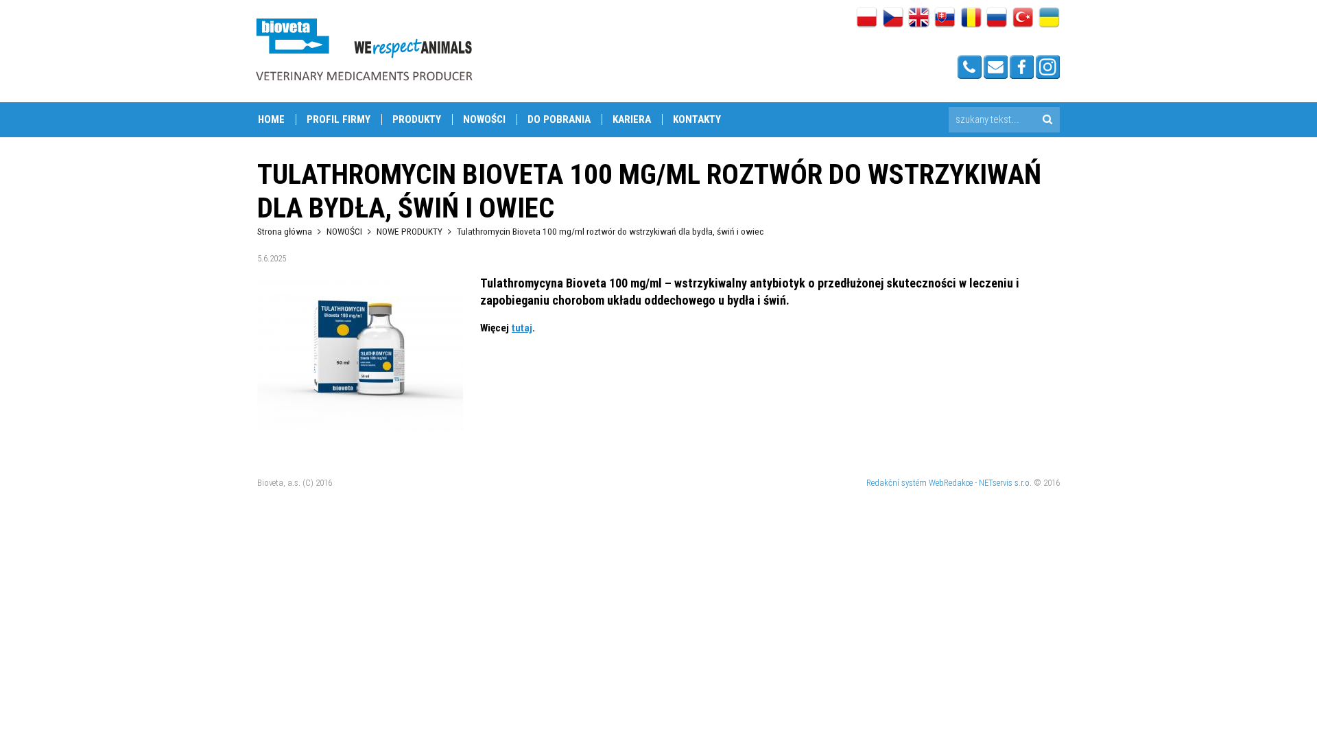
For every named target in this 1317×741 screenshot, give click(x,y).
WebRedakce (951, 483)
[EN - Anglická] (918, 18)
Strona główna (284, 231)
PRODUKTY (416, 119)
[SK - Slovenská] (945, 18)
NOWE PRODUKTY (409, 231)
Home (271, 119)
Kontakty (697, 119)
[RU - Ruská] (997, 18)
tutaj (522, 328)
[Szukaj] (1047, 119)
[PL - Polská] (866, 18)
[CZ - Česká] (892, 18)
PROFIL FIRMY (338, 119)
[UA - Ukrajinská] (1049, 18)
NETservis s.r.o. (1005, 483)
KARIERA (632, 119)
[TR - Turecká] (1023, 18)
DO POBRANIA (559, 119)
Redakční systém (896, 483)
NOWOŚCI (484, 119)
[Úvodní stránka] (363, 49)
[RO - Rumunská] (971, 18)
